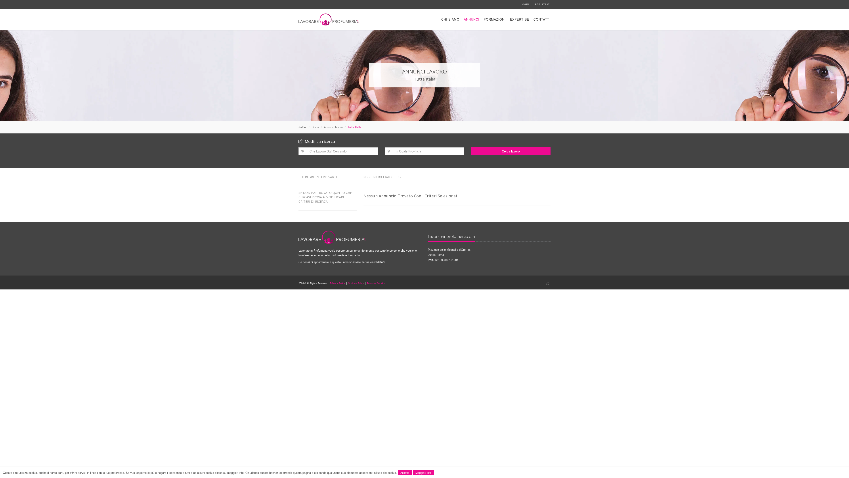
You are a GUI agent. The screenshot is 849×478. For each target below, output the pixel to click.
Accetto (404, 472)
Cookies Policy (356, 283)
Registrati (543, 4)
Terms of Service (376, 283)
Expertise (519, 19)
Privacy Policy (337, 283)
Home (315, 127)
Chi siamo (450, 19)
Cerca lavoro (511, 151)
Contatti (542, 19)
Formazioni (495, 19)
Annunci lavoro (333, 127)
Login (525, 4)
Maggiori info (423, 472)
